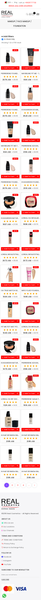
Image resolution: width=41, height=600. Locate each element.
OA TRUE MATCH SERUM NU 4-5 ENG (10, 290)
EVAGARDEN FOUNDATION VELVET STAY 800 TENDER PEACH (31, 182)
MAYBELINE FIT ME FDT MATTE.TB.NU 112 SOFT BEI (10, 146)
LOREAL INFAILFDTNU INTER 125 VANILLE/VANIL (10, 254)
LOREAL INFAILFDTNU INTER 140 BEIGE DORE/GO (31, 254)
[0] (32, 14)
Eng (15, 2)
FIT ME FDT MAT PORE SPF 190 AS (10, 326)
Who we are (8, 523)
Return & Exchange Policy (13, 547)
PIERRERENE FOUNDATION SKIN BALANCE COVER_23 (10, 73)
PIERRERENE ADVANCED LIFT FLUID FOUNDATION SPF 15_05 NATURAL (31, 363)
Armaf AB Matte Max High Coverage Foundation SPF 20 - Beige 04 (10, 435)
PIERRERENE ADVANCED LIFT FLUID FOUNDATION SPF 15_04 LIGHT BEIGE (31, 146)
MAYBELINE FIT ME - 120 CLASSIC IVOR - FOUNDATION (31, 73)
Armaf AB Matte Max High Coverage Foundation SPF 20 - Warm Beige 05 (31, 471)
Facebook (7, 557)
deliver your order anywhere (20, 6)
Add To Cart (8, 68)
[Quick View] (17, 68)
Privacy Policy (9, 544)
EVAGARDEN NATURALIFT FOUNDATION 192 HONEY (10, 218)
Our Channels (8, 530)
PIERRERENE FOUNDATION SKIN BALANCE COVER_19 (10, 109)
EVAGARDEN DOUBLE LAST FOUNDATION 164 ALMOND (31, 109)
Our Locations (8, 527)
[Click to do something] (4, 596)
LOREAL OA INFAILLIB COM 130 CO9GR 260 (31, 218)
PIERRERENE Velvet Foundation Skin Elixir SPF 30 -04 (31, 399)
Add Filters (8, 36)
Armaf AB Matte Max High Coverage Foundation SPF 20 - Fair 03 (31, 435)
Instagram (7, 561)
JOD (9, 2)
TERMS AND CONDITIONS (12, 540)
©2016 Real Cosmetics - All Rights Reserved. (20, 513)
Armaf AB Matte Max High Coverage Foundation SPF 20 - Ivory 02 (10, 471)
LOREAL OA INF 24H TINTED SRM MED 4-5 (10, 399)
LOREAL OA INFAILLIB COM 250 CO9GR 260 (31, 326)
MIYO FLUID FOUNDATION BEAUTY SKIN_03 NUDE (31, 290)
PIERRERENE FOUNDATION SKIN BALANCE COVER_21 (10, 182)
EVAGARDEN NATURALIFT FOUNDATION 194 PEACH (10, 363)
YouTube (7, 564)
